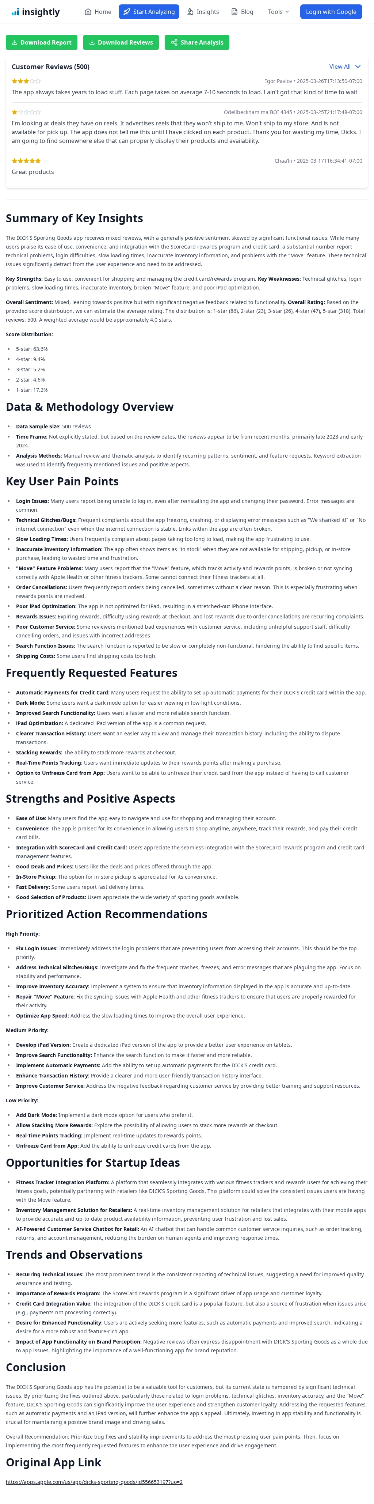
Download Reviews (125, 42)
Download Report (46, 42)
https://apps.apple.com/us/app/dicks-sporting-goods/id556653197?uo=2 (94, 1481)
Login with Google (331, 12)
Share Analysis (202, 42)
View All (340, 66)
